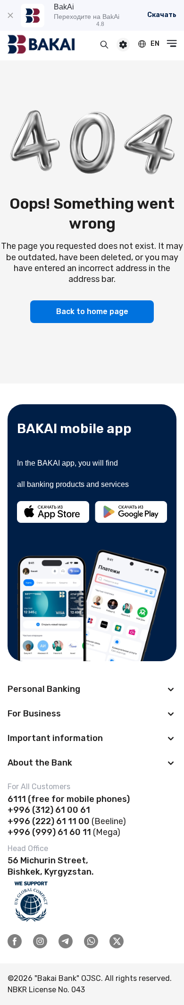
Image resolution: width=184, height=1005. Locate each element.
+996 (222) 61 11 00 (49, 821)
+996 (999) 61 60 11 (49, 832)
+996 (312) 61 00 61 (49, 810)
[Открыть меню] (171, 43)
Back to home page (92, 311)
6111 (17, 799)
